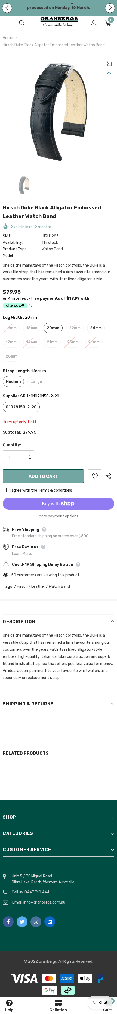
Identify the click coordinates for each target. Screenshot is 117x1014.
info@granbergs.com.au (44, 902)
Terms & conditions (55, 490)
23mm (73, 342)
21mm (52, 342)
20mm (53, 328)
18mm (31, 328)
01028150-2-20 (21, 407)
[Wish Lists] (94, 476)
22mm (75, 328)
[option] (58, 111)
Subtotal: (12, 432)
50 (13, 575)
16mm (11, 328)
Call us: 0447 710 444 (30, 892)
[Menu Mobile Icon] (6, 23)
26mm (94, 342)
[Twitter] (22, 921)
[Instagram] (35, 921)
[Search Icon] (27, 23)
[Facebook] (8, 921)
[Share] (110, 476)
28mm (11, 356)
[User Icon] (94, 23)
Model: (8, 255)
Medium (13, 381)
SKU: (7, 236)
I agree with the (23, 490)
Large (36, 381)
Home (8, 38)
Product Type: (15, 249)
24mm (96, 328)
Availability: (13, 242)
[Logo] (59, 23)
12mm (11, 342)
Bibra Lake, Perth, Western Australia (43, 882)
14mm (31, 342)
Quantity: (12, 445)
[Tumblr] (49, 921)
